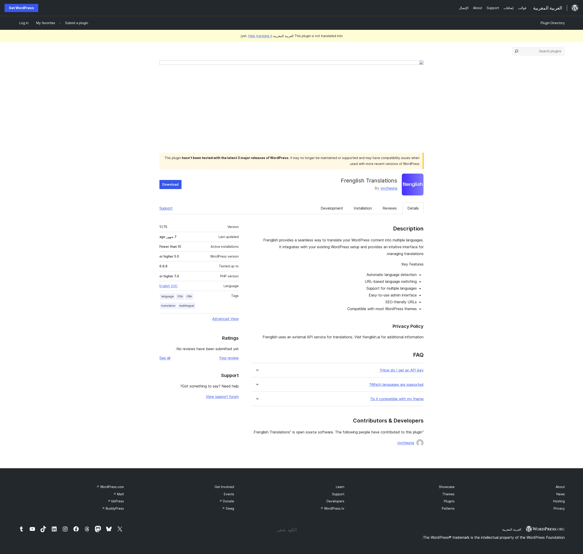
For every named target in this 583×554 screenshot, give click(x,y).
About (560, 487)
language (167, 296)
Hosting (559, 501)
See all (164, 358)
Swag (228, 508)
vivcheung (388, 188)
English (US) (168, 286)
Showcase (447, 487)
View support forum (222, 396)
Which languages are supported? (396, 384)
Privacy (559, 508)
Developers (335, 501)
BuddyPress (113, 508)
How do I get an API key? (402, 370)
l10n (180, 296)
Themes (448, 494)
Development (332, 208)
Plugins (449, 501)
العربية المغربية (511, 529)
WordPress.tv (332, 508)
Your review (229, 358)
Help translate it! (256, 36)
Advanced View (225, 318)
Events (229, 494)
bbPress (115, 501)
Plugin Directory (553, 23)
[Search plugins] (516, 51)
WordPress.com (110, 487)
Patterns (448, 508)
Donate (226, 501)
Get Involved (224, 487)
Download (170, 184)
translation (168, 305)
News (560, 494)
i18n (189, 296)
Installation (363, 208)
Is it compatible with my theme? (397, 399)
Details (413, 208)
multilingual (186, 305)
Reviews (390, 208)
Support (166, 208)
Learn (340, 487)
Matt (118, 494)
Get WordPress (21, 8)
